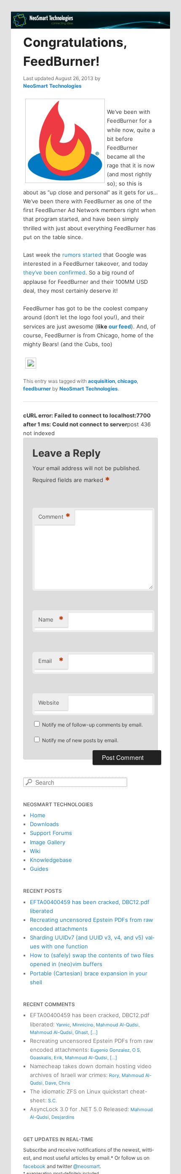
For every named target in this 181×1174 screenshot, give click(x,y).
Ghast (81, 1032)
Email (51, 660)
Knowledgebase (51, 859)
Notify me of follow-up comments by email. (92, 725)
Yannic (63, 1025)
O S (136, 1050)
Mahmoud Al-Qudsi (117, 1025)
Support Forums (51, 832)
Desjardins (63, 1117)
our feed (120, 326)
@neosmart (86, 1166)
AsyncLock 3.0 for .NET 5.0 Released (79, 1109)
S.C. (52, 1101)
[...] (94, 1032)
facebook (34, 1166)
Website (48, 702)
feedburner (37, 388)
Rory (114, 1075)
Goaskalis (40, 1058)
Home (37, 815)
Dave (50, 1083)
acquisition (101, 381)
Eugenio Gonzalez (110, 1050)
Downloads (44, 824)
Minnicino (82, 1025)
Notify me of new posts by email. (80, 740)
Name (51, 619)
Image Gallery (47, 842)
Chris (64, 1083)
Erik (58, 1058)
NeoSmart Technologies (52, 86)
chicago (127, 381)
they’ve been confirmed (54, 272)
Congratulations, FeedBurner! (75, 52)
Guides (39, 868)
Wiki (35, 851)
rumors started (81, 254)
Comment (54, 516)
